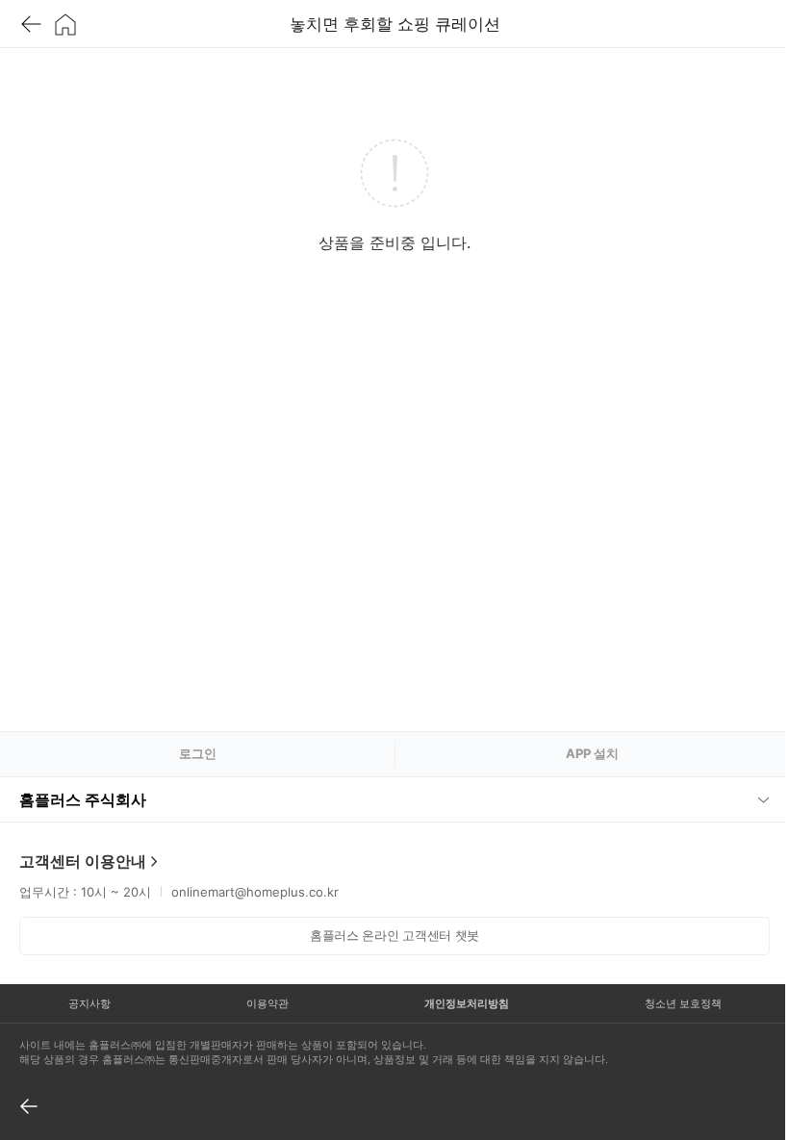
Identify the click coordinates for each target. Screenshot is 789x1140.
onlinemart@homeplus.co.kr (255, 891)
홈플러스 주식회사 (82, 799)
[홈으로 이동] (65, 24)
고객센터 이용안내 (82, 861)
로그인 (197, 753)
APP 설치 (592, 753)
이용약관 (262, 1003)
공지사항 (87, 1003)
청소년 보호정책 (669, 1003)
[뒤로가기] (30, 24)
